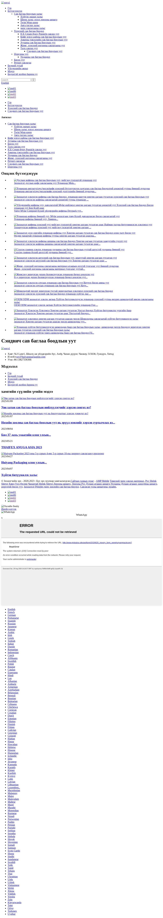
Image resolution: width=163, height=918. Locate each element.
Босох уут (19, 59)
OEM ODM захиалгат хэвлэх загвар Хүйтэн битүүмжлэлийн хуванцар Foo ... (56, 305)
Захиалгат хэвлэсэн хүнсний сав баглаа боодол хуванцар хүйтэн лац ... (52, 293)
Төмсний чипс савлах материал (127, 481)
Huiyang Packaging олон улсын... (24, 462)
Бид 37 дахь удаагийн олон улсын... (26, 434)
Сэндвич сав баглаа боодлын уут (44, 51)
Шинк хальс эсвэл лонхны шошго (38, 19)
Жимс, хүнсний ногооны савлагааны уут (42, 45)
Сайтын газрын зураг (82, 481)
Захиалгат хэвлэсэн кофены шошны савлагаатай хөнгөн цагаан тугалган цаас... (57, 244)
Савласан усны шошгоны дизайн (98, 486)
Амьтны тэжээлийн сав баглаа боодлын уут (43, 39)
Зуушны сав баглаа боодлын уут (37, 42)
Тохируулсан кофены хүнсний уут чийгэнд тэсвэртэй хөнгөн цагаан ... (52, 227)
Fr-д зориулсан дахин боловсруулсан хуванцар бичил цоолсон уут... (51, 277)
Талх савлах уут (29, 48)
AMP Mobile (102, 481)
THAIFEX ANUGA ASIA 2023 (21, 447)
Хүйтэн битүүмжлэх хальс (19, 475)
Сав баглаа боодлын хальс (28, 13)
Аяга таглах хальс (30, 25)
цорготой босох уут (11, 486)
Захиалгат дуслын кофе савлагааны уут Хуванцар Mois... (45, 183)
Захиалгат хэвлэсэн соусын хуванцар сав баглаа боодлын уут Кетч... (51, 285)
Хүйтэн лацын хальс (31, 16)
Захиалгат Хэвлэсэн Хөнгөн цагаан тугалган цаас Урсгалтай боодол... (52, 313)
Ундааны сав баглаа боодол (35, 57)
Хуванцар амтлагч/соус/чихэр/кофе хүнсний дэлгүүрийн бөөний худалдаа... (55, 191)
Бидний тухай (15, 65)
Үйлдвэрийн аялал (18, 68)
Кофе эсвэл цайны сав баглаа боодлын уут (43, 36)
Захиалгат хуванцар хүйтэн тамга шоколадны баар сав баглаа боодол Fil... (54, 332)
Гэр (9, 8)
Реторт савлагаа (22, 62)
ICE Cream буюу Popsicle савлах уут (39, 34)
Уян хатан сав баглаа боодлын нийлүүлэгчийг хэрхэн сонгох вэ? (46, 407)
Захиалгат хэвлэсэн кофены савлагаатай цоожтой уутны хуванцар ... (51, 199)
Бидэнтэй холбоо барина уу (23, 74)
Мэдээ (11, 71)
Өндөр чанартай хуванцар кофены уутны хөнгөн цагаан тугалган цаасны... (55, 235)
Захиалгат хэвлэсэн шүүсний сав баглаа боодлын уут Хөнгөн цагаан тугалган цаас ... (60, 260)
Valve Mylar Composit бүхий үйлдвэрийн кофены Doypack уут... (48, 210)
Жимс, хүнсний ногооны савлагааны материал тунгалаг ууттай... (49, 269)
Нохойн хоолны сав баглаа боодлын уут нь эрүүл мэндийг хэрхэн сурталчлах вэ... (58, 422)
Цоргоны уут (21, 54)
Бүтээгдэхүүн (15, 11)
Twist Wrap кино (29, 22)
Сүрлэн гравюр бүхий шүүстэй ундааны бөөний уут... (43, 252)
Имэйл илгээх (8, 509)
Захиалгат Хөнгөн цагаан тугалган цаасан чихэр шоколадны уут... (50, 321)
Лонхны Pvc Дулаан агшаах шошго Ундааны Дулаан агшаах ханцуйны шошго (114, 483)
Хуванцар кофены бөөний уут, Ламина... (36, 219)
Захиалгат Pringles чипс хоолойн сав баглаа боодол (51, 486)
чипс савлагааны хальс (32, 28)
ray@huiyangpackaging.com (30, 356)
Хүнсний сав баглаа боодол (29, 31)
